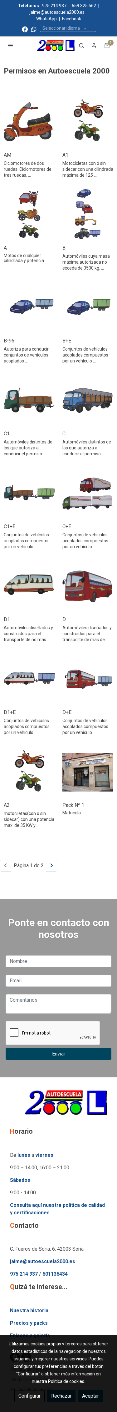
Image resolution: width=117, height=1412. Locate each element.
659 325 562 (84, 5)
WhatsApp (46, 18)
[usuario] (94, 45)
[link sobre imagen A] (29, 214)
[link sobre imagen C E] (88, 493)
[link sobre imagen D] (88, 586)
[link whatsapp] (34, 29)
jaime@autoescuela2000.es (57, 12)
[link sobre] (58, 1106)
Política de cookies (66, 1381)
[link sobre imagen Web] (29, 122)
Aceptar (90, 1396)
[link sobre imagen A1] (88, 122)
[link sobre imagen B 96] (29, 307)
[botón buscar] (81, 45)
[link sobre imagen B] (88, 214)
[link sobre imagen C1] (29, 400)
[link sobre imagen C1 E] (29, 493)
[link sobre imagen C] (88, 400)
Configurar (29, 1396)
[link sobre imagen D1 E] (29, 679)
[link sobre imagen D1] (29, 586)
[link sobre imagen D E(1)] (88, 679)
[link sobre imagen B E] (88, 307)
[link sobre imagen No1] (88, 772)
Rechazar (61, 1396)
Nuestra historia (29, 1310)
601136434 (55, 1274)
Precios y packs (29, 1323)
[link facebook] (25, 29)
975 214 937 (54, 5)
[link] (56, 45)
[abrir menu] (10, 45)
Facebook (71, 18)
